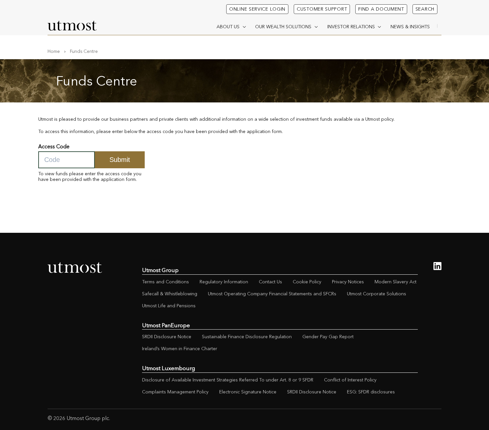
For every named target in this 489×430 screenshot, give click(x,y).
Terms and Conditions (165, 282)
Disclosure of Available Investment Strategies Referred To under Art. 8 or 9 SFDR (227, 380)
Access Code (54, 146)
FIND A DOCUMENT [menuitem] (381, 9)
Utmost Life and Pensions (169, 306)
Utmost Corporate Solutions (376, 294)
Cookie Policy (307, 282)
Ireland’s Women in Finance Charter (179, 349)
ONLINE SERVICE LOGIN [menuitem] (257, 9)
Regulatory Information (224, 282)
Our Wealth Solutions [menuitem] (283, 27)
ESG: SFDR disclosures (371, 392)
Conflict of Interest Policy (350, 380)
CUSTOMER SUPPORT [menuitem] (322, 9)
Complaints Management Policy (175, 392)
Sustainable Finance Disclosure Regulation (247, 337)
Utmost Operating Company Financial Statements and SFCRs (272, 294)
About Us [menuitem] (228, 27)
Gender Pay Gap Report (328, 337)
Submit (119, 159)
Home (54, 51)
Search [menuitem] (424, 9)
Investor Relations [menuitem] (351, 27)
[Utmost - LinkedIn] (437, 266)
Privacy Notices (348, 282)
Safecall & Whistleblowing (169, 294)
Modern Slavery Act (395, 282)
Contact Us (270, 282)
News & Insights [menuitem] (410, 27)
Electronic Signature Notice (247, 392)
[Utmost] (72, 26)
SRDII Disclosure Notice (166, 337)
